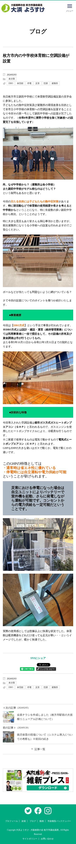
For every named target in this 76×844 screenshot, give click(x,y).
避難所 (55, 83)
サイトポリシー (29, 838)
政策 (24, 821)
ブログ (33, 821)
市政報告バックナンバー (59, 821)
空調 (45, 83)
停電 (29, 83)
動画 (42, 821)
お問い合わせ (47, 838)
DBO (10, 83)
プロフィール (11, 821)
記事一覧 (40, 749)
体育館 (20, 83)
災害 (37, 83)
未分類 (11, 79)
